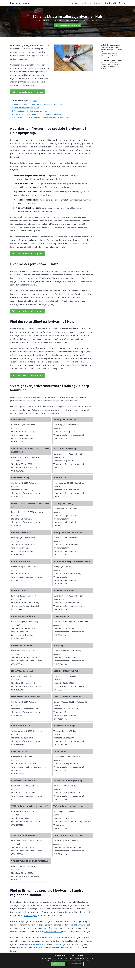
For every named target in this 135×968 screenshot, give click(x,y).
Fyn (90, 3)
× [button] (133, 955)
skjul (34, 101)
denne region (30, 915)
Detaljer (87, 960)
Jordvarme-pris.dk (19, 2)
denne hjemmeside (53, 931)
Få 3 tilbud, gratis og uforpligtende (67, 25)
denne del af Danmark (75, 924)
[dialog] (67, 960)
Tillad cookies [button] (58, 964)
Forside (74, 3)
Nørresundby (39, 944)
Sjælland (98, 3)
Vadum (58, 944)
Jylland (83, 3)
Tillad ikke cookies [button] (75, 964)
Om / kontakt (110, 3)
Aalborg (28, 944)
